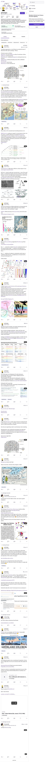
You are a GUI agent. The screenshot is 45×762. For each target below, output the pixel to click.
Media (14, 36)
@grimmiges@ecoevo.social (5, 14)
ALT (25, 754)
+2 (26, 42)
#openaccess (22, 42)
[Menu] (26, 13)
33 (7, 17)
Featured (23, 36)
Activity (5, 36)
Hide (25, 66)
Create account (37, 24)
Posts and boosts (4, 40)
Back (3, 1)
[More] (26, 81)
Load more (14, 760)
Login (37, 27)
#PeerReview (10, 42)
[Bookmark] (20, 81)
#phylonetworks (16, 42)
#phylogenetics (4, 42)
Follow (22, 13)
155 (2, 17)
